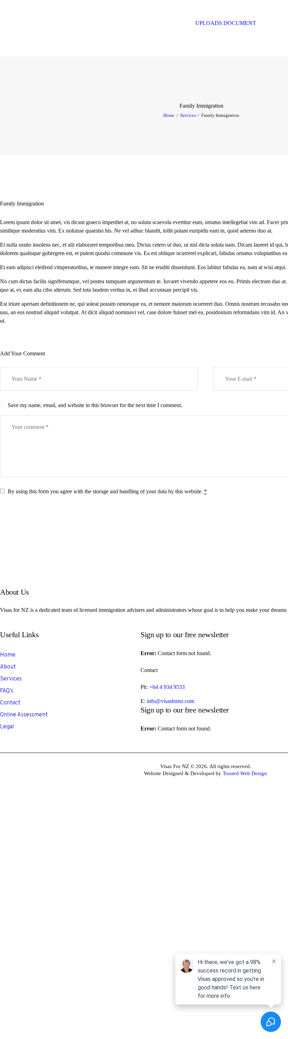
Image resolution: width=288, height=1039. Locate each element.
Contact (10, 703)
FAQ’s (6, 691)
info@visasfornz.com (170, 701)
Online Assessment (24, 714)
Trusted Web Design (245, 773)
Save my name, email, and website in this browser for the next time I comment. (95, 405)
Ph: (144, 687)
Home (169, 115)
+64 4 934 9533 (167, 687)
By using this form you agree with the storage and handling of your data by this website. (107, 491)
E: (143, 701)
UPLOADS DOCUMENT (225, 23)
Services (188, 115)
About (8, 667)
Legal (7, 726)
